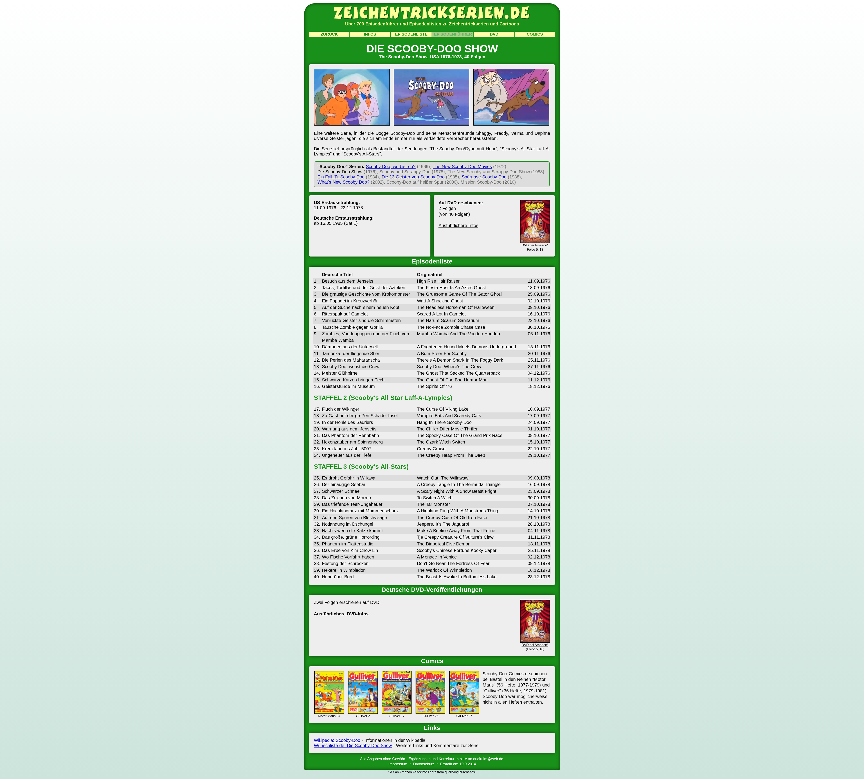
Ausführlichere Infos (458, 225)
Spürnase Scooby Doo (484, 176)
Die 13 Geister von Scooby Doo (413, 176)
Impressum (397, 764)
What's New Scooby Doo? (343, 182)
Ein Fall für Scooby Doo (340, 176)
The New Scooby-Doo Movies (462, 166)
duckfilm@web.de (488, 759)
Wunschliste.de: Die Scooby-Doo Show (353, 745)
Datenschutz (423, 764)
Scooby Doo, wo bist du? (391, 166)
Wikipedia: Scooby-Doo (337, 740)
